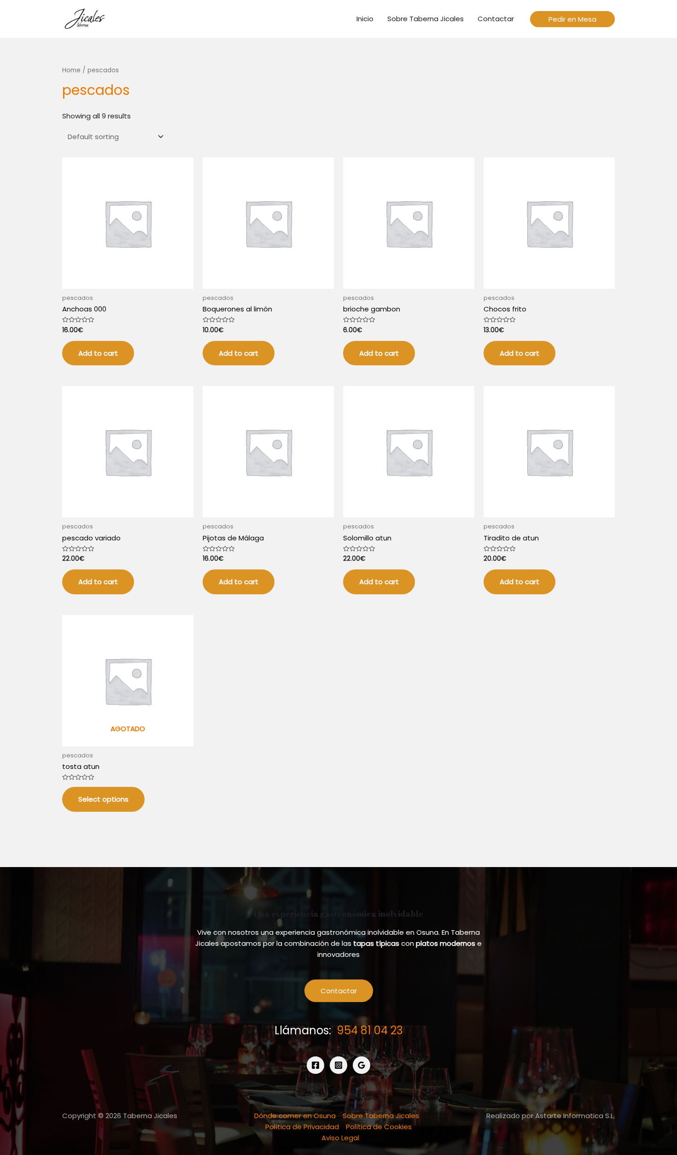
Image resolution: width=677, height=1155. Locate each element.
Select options (103, 799)
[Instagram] (338, 1065)
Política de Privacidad (302, 1127)
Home (71, 70)
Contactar (339, 991)
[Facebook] (315, 1065)
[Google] (361, 1065)
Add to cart (98, 353)
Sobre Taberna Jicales (381, 1115)
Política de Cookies (379, 1127)
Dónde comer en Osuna (295, 1115)
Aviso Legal (340, 1138)
